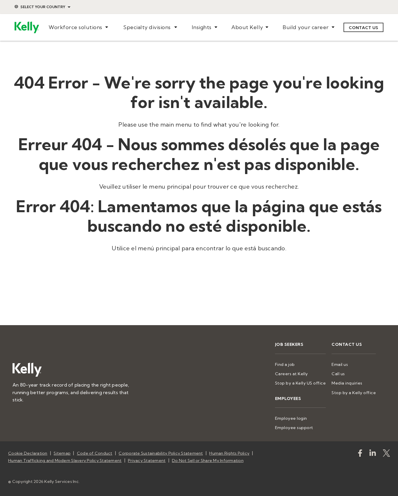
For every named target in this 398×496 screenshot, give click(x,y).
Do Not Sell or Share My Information (208, 460)
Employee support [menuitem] (294, 427)
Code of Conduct (94, 453)
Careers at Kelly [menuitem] (291, 373)
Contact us (363, 27)
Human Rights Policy (229, 453)
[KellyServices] (386, 454)
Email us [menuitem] (340, 364)
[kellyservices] (360, 454)
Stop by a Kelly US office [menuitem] (300, 383)
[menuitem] (78, 27)
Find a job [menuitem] (285, 364)
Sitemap (62, 453)
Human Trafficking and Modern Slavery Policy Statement (64, 460)
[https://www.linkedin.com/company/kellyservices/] (372, 454)
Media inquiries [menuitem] (347, 383)
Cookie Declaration (27, 453)
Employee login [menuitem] (291, 418)
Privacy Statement (146, 460)
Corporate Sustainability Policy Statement (161, 453)
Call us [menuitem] (338, 373)
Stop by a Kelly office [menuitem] (354, 392)
